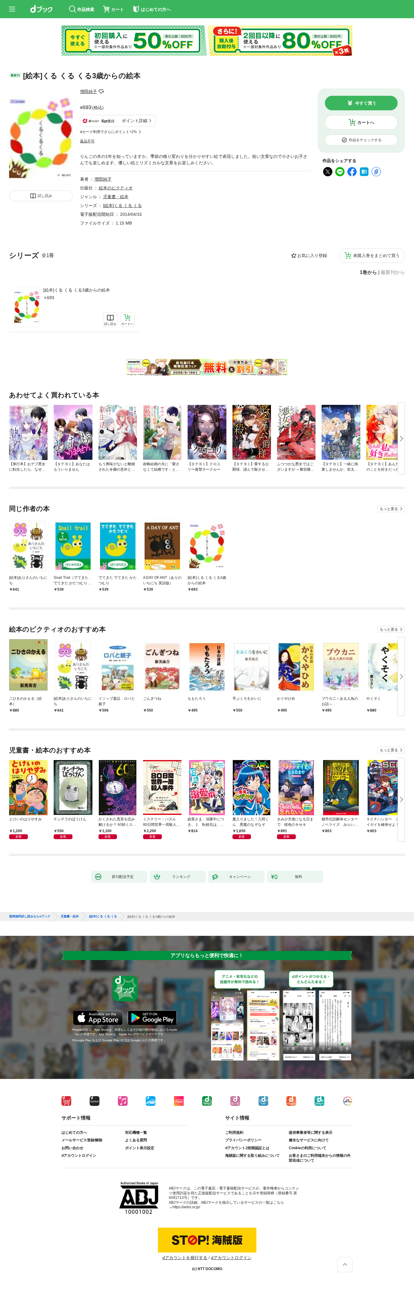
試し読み (45, 196)
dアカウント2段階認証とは (247, 1148)
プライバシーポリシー (243, 1140)
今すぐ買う (365, 103)
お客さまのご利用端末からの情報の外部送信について (320, 1158)
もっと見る (389, 509)
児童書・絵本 (116, 196)
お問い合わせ (72, 1148)
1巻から (368, 272)
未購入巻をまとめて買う (376, 255)
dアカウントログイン (79, 1155)
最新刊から (393, 272)
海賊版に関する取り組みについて (252, 1155)
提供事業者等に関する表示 (310, 1132)
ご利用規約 (234, 1132)
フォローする (101, 91)
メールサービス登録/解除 (82, 1140)
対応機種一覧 (136, 1132)
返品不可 (87, 141)
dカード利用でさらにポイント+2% (108, 132)
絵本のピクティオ (116, 187)
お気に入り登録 (312, 255)
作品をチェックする (365, 140)
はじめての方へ (74, 1132)
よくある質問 (136, 1140)
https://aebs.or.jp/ (186, 1207)
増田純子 (88, 91)
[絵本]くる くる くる (122, 205)
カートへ (365, 122)
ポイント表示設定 (139, 1148)
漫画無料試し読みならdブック (29, 916)
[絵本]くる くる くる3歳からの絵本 (76, 290)
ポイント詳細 (134, 120)
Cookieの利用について (307, 1148)
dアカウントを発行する (184, 1257)
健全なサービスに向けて (309, 1140)
